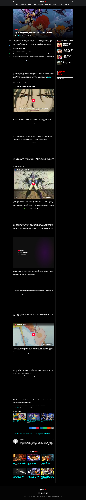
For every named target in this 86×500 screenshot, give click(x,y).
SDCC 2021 (60, 73)
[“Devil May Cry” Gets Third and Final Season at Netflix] (47, 457)
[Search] (72, 2)
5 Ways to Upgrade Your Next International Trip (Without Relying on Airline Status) (68, 50)
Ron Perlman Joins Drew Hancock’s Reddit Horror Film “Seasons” (67, 62)
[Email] (10, 56)
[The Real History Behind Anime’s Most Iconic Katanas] (19, 471)
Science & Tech (48, 4)
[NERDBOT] (43, 1)
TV (68, 40)
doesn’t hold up (45, 117)
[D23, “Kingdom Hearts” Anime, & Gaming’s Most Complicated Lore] (19, 457)
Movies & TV (23, 4)
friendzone (49, 77)
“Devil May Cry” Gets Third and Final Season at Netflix (47, 463)
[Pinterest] (10, 48)
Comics (29, 4)
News (17, 4)
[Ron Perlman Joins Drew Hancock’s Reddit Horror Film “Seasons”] (59, 63)
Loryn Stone (20, 35)
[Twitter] (10, 46)
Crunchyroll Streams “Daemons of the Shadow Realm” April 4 (33, 477)
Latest (58, 40)
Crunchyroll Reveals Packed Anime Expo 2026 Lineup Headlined (32, 463)
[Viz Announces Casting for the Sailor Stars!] (47, 416)
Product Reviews (61, 71)
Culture (54, 4)
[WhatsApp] (10, 53)
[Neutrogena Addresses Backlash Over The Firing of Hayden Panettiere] (59, 45)
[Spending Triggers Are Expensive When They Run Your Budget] (59, 57)
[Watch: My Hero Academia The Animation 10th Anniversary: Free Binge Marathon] (47, 471)
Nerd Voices (60, 4)
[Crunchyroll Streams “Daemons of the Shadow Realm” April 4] (33, 471)
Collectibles (40, 4)
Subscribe (18, 1)
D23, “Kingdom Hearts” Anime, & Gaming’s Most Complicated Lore (19, 463)
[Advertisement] (43, 22)
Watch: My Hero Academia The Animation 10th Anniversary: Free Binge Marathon (47, 477)
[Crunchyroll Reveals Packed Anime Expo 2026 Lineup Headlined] (33, 457)
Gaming (34, 4)
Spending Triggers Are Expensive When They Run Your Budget (67, 56)
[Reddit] (10, 51)
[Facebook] (10, 43)
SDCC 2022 (60, 74)
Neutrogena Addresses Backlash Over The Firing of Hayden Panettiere (67, 44)
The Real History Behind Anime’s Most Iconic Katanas (19, 477)
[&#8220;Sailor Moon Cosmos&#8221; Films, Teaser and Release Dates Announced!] (33, 416)
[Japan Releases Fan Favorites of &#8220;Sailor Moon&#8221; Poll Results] (19, 416)
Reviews (71, 40)
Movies (65, 40)
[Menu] (13, 2)
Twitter (18, 407)
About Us (67, 4)
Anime (16, 29)
